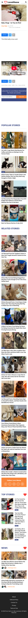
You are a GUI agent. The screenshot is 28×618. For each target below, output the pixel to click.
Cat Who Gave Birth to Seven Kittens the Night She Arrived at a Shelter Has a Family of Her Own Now (13, 563)
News (3, 147)
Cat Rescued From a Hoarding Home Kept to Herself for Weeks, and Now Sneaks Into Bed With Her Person (13, 400)
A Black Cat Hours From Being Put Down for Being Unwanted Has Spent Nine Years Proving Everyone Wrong (13, 328)
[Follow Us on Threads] (22, 484)
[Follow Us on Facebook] (5, 484)
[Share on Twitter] (10, 34)
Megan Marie (13, 567)
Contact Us (14, 602)
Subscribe (21, 97)
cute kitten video (6, 85)
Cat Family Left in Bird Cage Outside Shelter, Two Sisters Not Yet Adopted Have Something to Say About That (20, 533)
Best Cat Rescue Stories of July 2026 (12, 223)
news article (21, 85)
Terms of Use (14, 608)
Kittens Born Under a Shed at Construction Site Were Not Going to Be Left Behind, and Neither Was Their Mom (13, 473)
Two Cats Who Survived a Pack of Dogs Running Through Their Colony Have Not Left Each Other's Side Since (20, 518)
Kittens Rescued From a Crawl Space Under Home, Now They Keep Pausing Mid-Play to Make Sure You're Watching (14, 303)
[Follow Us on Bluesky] (18, 484)
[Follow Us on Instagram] (14, 484)
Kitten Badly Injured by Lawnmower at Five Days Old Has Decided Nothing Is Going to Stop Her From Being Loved (12, 582)
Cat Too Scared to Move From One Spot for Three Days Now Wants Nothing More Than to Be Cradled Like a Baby (20, 503)
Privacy (14, 605)
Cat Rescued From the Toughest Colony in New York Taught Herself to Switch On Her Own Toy (13, 255)
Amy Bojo (4, 26)
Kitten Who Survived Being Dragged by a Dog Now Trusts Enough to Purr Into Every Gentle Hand (13, 279)
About (14, 597)
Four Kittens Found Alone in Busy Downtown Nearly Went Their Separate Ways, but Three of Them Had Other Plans (13, 425)
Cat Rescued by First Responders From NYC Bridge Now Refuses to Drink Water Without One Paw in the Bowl (13, 200)
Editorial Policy (14, 600)
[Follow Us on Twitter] (9, 484)
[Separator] (13, 34)
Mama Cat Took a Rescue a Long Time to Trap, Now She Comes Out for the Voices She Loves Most (13, 376)
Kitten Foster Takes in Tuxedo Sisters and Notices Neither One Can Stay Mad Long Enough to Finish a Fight (13, 176)
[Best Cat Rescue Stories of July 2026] (14, 213)
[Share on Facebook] (4, 34)
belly (13, 85)
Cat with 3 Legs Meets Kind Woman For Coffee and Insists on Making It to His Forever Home (12, 152)
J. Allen (8, 567)
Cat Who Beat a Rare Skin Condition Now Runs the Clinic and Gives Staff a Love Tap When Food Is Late (13, 352)
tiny (16, 85)
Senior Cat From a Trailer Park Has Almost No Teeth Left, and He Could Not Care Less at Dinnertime (13, 449)
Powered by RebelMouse (24, 3)
